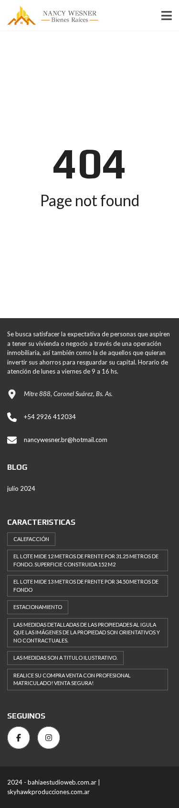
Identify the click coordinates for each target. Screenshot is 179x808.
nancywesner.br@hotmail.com (65, 439)
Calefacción (31, 539)
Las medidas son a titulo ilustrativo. (65, 657)
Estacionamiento (37, 607)
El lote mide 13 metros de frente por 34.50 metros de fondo (85, 585)
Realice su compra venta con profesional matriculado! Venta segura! (72, 679)
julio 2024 (21, 488)
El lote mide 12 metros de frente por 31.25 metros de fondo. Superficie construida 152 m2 (85, 560)
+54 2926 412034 (50, 417)
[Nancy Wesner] (49, 15)
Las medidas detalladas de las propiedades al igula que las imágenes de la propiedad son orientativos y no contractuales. (86, 632)
